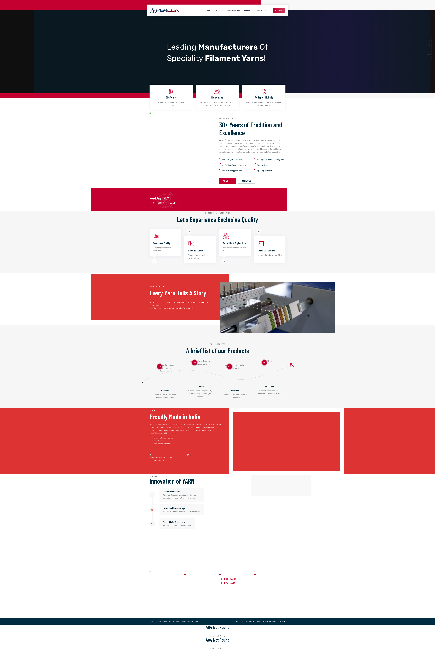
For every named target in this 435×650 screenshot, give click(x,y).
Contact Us (246, 181)
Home (209, 10)
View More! (227, 181)
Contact (258, 10)
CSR (267, 10)
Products (219, 10)
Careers (273, 621)
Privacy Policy (249, 621)
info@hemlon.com (227, 588)
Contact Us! (276, 554)
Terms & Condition (262, 621)
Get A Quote (279, 11)
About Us (247, 10)
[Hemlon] (165, 10)
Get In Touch (258, 592)
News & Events (260, 588)
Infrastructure (233, 10)
